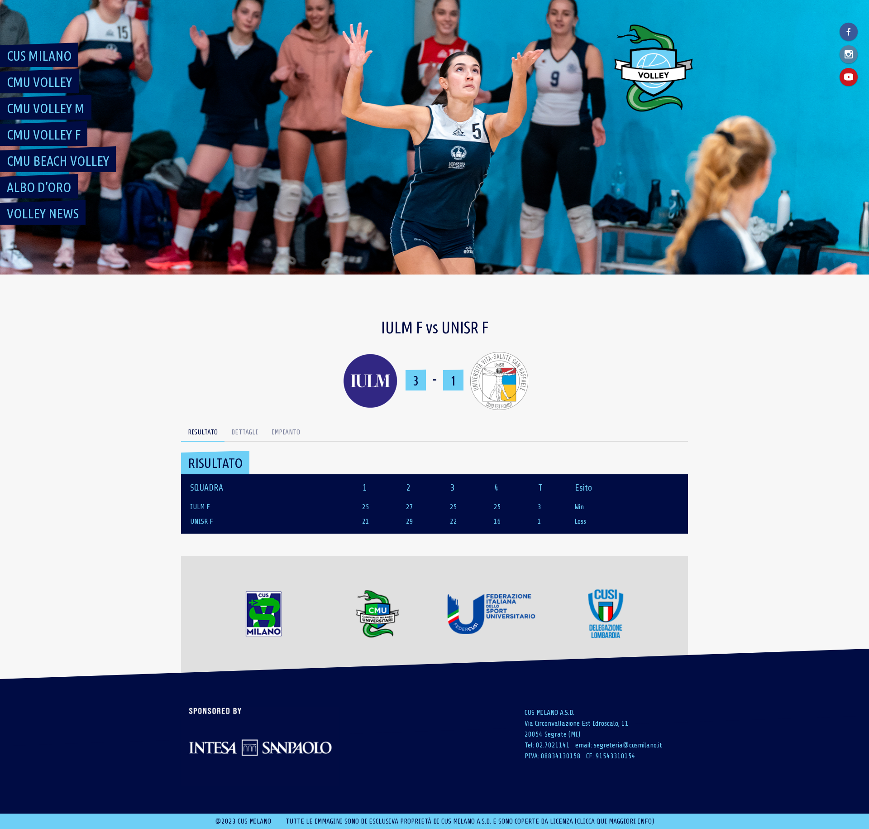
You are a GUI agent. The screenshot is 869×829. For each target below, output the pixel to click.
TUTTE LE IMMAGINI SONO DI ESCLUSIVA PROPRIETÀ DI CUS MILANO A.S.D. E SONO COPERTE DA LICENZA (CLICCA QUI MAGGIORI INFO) (470, 821)
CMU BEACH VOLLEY (58, 161)
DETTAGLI (244, 432)
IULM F (200, 507)
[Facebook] (849, 32)
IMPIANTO (286, 432)
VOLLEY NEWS (43, 213)
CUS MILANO (39, 55)
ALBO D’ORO (39, 187)
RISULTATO (203, 432)
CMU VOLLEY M (46, 108)
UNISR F (201, 521)
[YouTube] (849, 77)
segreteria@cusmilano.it (628, 745)
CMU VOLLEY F (44, 134)
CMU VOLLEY (39, 82)
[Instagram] (849, 54)
